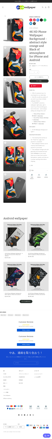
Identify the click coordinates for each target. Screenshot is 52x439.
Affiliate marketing (7, 398)
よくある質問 (37, 377)
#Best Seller (3, 315)
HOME (4, 374)
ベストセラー (6, 389)
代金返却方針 (22, 377)
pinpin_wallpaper (10, 431)
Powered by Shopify (16, 431)
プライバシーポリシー (24, 374)
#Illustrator (10, 315)
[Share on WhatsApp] (44, 20)
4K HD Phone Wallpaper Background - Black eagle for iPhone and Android (13, 294)
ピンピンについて (38, 374)
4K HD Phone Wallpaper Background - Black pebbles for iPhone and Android (36, 294)
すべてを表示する (26, 301)
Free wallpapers (6, 395)
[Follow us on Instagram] (34, 20)
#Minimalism (18, 315)
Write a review (26, 330)
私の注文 (21, 383)
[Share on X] (41, 20)
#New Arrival (25, 315)
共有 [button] (32, 165)
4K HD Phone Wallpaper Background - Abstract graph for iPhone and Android (37, 254)
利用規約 (21, 380)
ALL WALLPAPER (7, 377)
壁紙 (4, 386)
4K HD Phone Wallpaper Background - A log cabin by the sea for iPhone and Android (14, 254)
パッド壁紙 (5, 392)
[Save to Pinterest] (30, 20)
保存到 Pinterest (36, 85)
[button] (2, 7)
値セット (5, 383)
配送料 (33, 65)
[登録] (36, 362)
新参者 (4, 380)
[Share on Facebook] (37, 20)
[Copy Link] (34, 23)
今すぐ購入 (39, 81)
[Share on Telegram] (30, 23)
